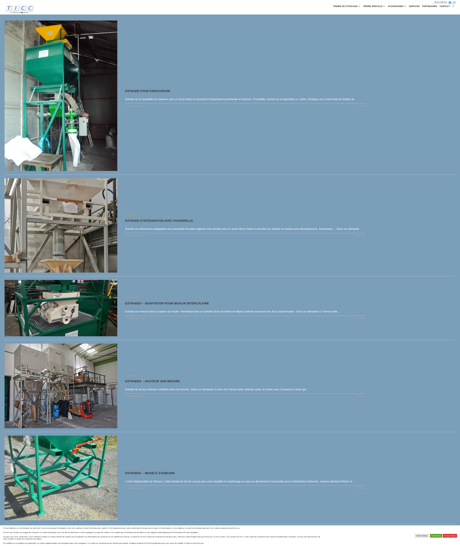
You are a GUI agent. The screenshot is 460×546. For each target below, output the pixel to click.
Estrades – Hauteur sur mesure (152, 381)
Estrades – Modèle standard (150, 473)
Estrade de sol (132, 85)
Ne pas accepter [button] (450, 536)
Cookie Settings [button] (421, 536)
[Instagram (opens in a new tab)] (453, 2)
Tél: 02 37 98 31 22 (440, 2)
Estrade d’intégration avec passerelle (159, 220)
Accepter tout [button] (436, 536)
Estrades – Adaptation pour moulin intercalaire (167, 303)
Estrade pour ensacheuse (147, 91)
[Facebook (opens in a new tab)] (450, 2)
